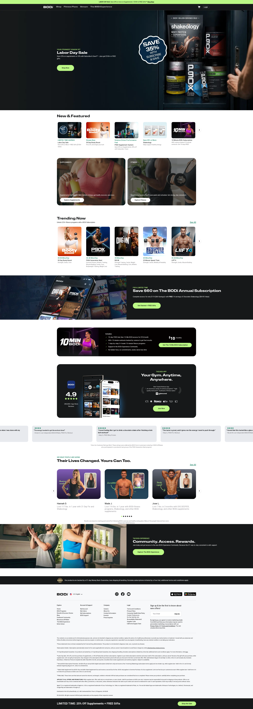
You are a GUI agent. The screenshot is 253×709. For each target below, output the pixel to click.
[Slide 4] (127, 516)
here (186, 652)
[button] (126, 181)
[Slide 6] (131, 516)
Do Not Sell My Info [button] (133, 617)
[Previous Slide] (54, 491)
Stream (84, 7)
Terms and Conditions (168, 626)
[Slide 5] (129, 516)
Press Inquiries (108, 618)
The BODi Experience (101, 7)
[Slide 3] (125, 516)
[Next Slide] (199, 130)
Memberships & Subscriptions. (156, 648)
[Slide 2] (123, 516)
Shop (58, 7)
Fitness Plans (71, 7)
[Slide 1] (121, 516)
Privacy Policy (154, 626)
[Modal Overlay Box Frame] (166, 615)
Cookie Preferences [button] (133, 615)
